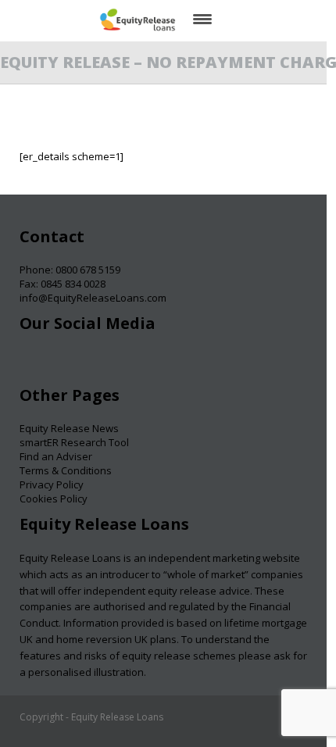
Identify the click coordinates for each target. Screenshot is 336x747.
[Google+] (92, 363)
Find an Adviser (56, 456)
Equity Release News (69, 428)
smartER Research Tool (74, 442)
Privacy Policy (52, 484)
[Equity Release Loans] (137, 19)
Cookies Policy (54, 498)
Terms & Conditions (66, 470)
